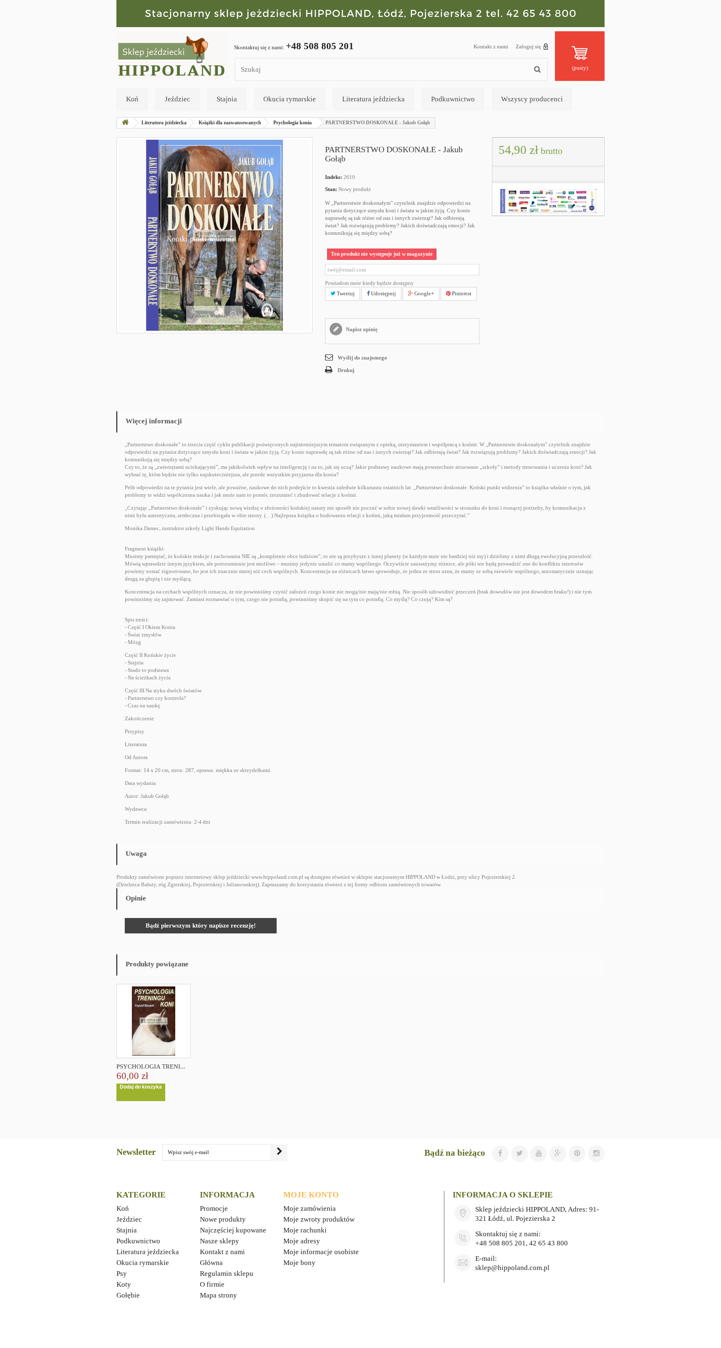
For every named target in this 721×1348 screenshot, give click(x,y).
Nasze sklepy (219, 1241)
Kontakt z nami (491, 46)
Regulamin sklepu (226, 1274)
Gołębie (128, 1295)
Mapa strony (218, 1295)
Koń (132, 99)
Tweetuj (345, 293)
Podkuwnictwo (453, 99)
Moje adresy (301, 1241)
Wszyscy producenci (532, 99)
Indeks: (333, 177)
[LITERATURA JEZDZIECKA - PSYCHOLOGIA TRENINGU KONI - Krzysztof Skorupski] (153, 1021)
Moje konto (311, 1194)
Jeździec (177, 99)
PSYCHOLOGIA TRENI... (150, 1066)
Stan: (331, 189)
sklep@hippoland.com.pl (512, 1268)
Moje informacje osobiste (321, 1252)
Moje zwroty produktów (319, 1219)
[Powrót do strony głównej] (125, 123)
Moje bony (299, 1263)
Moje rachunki (305, 1230)
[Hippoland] (172, 54)
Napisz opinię (361, 329)
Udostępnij (383, 293)
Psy (121, 1274)
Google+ (423, 293)
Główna (211, 1263)
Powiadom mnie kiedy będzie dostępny (369, 283)
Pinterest (461, 293)
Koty (123, 1284)
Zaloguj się (528, 46)
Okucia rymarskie (289, 99)
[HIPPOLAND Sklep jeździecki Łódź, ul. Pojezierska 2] (360, 13)
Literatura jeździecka (373, 99)
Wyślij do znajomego (362, 358)
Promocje (214, 1208)
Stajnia (227, 99)
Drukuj (346, 370)
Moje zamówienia (309, 1208)
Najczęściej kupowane (233, 1230)
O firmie (212, 1284)
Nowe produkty (223, 1219)
